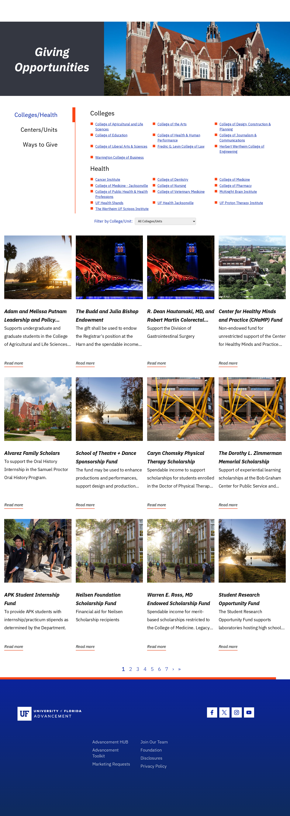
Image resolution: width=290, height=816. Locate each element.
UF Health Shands (109, 203)
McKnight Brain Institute (238, 191)
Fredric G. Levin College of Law (181, 146)
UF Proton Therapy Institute (241, 203)
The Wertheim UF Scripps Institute (122, 209)
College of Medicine (235, 179)
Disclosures (151, 758)
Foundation (151, 750)
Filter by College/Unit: (113, 221)
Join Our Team (154, 742)
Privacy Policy (154, 766)
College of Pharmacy (236, 186)
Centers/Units (39, 129)
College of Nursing (172, 186)
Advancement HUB (110, 742)
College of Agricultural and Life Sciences (119, 126)
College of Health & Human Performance (179, 137)
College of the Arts (172, 124)
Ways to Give (40, 144)
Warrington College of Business (119, 157)
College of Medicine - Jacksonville (121, 186)
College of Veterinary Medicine (181, 191)
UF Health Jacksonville (176, 203)
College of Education (111, 135)
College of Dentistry (173, 179)
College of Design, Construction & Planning (245, 126)
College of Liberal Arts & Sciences (121, 146)
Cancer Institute (107, 179)
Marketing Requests (111, 764)
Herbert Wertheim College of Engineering (242, 149)
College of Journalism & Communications (238, 137)
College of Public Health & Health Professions (121, 194)
